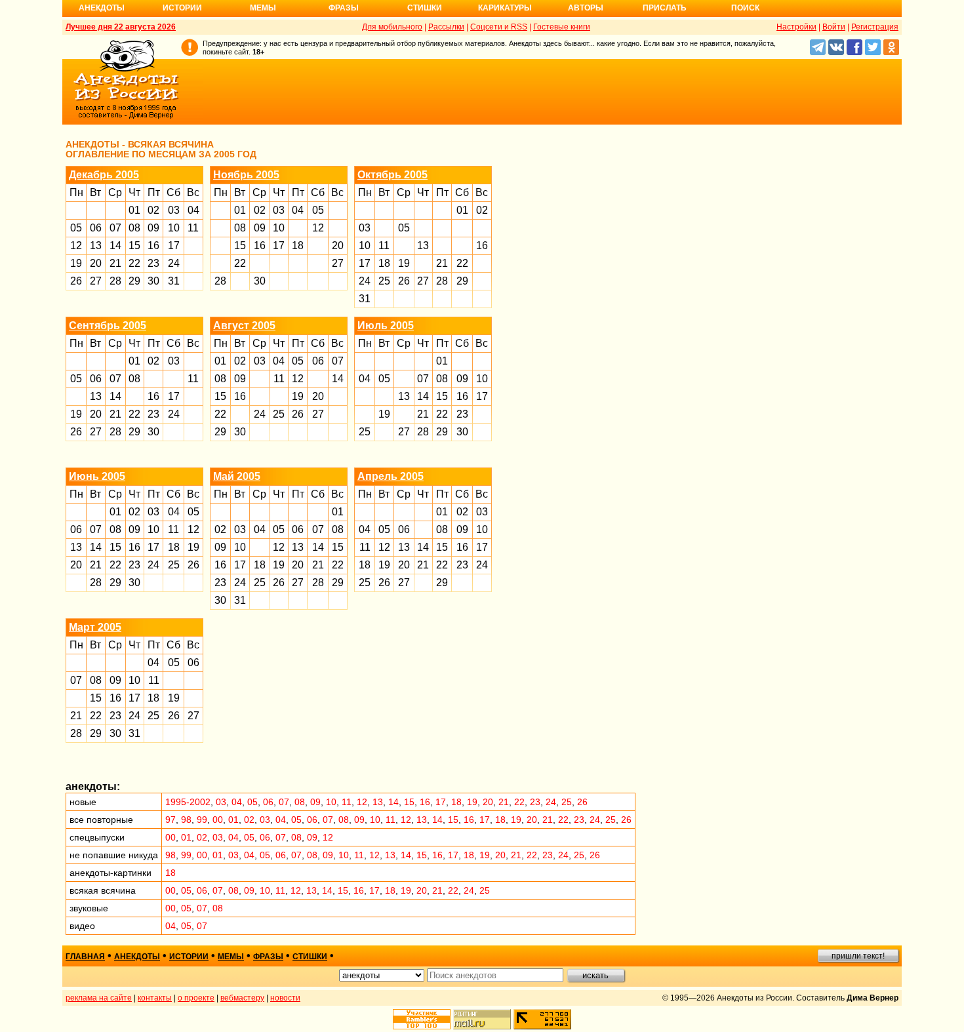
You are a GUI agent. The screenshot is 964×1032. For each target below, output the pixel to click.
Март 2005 (95, 627)
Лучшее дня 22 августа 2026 (121, 26)
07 (115, 227)
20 (96, 263)
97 (170, 819)
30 (153, 281)
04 (193, 210)
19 (76, 263)
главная (85, 956)
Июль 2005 (385, 325)
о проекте (196, 997)
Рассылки (446, 26)
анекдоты (137, 956)
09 (153, 227)
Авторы (585, 7)
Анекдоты (102, 7)
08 (134, 227)
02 (153, 210)
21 (115, 263)
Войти (833, 26)
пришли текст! (858, 956)
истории (189, 956)
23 (153, 263)
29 (134, 281)
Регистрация (874, 26)
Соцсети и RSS (498, 26)
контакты (155, 997)
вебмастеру (242, 997)
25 (384, 281)
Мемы (263, 7)
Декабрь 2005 (104, 174)
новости (285, 997)
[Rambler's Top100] (422, 1019)
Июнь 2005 (97, 476)
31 (174, 281)
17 (174, 245)
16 (153, 245)
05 (76, 227)
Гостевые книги (561, 26)
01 (134, 210)
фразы (268, 956)
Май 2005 (236, 476)
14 (115, 245)
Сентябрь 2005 (107, 325)
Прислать (665, 7)
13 (96, 245)
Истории (182, 7)
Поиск (745, 7)
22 (134, 263)
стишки (309, 956)
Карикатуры (505, 7)
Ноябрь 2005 (246, 174)
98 (186, 819)
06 (96, 227)
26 (76, 281)
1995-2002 (188, 802)
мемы (231, 956)
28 (115, 281)
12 (76, 245)
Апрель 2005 (390, 476)
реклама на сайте (99, 997)
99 (202, 819)
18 (298, 245)
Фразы (344, 7)
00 (217, 819)
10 (174, 227)
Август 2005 (244, 325)
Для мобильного (392, 26)
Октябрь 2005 (392, 174)
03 (174, 210)
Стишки (424, 7)
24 (174, 263)
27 (96, 281)
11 (193, 227)
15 (134, 245)
